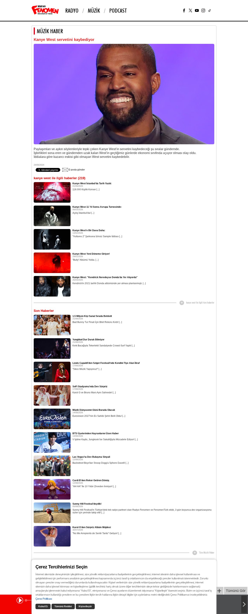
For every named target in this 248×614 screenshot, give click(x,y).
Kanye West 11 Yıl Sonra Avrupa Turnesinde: (97, 207)
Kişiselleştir (85, 606)
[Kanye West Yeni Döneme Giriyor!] (52, 262)
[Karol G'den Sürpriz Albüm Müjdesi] (52, 536)
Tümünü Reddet (63, 606)
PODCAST (118, 10)
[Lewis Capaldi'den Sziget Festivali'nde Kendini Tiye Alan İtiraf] (52, 371)
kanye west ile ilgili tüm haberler (200, 302)
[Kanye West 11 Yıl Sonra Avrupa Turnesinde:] (52, 215)
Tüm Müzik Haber (206, 552)
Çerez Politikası (43, 598)
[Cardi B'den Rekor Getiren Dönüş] (52, 489)
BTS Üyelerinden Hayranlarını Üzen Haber (95, 433)
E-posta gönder (76, 169)
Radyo (71, 10)
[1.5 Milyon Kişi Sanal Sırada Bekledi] (52, 324)
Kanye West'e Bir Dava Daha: (88, 230)
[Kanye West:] (52, 286)
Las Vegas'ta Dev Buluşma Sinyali (91, 457)
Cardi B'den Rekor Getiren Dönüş (90, 480)
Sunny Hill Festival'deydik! (87, 503)
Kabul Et (43, 606)
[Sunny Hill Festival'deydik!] (52, 512)
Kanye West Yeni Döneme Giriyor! (91, 254)
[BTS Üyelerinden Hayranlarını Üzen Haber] (52, 442)
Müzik (94, 10)
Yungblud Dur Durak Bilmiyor (88, 339)
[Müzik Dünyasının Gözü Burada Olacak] (52, 418)
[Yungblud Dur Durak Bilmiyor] (52, 348)
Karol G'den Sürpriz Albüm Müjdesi (91, 527)
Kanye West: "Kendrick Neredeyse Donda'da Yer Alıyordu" (105, 277)
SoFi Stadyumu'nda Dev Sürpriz (89, 386)
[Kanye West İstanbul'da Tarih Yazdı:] (52, 192)
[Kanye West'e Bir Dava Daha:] (52, 239)
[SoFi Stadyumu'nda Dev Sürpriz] (52, 395)
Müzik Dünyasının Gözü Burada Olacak (93, 410)
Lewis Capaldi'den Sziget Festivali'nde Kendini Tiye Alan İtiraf (106, 363)
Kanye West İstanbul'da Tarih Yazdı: (92, 183)
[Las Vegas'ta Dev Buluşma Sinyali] (52, 465)
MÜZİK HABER (50, 31)
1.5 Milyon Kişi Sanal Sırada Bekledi (92, 316)
